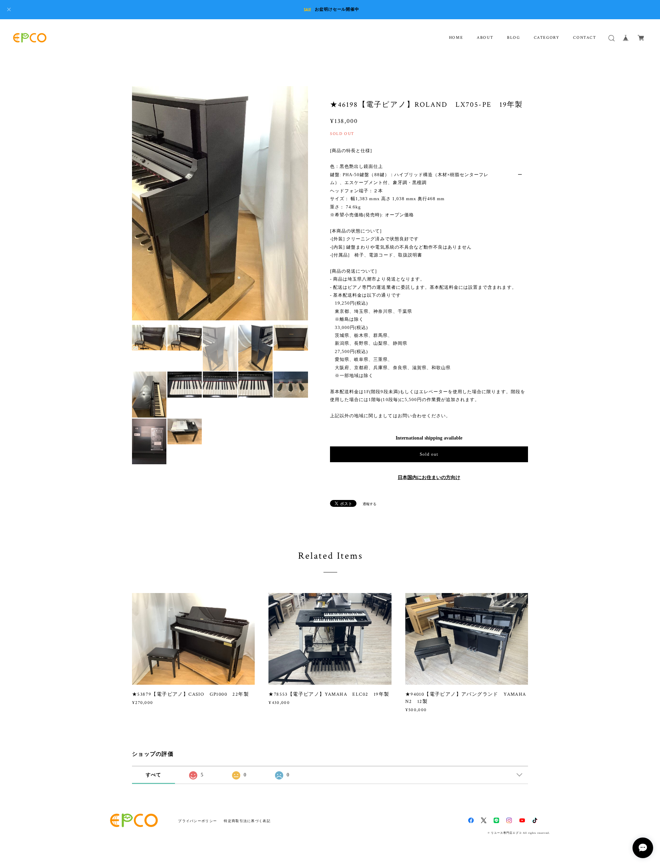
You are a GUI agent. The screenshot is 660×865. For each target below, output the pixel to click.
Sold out (429, 454)
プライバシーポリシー (197, 821)
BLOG (513, 37)
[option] (220, 203)
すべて (154, 774)
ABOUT (485, 37)
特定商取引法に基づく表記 (247, 821)
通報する (369, 504)
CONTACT (584, 37)
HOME (456, 37)
